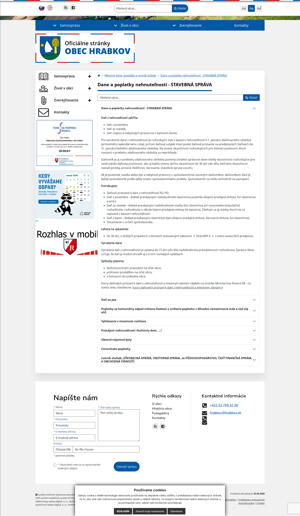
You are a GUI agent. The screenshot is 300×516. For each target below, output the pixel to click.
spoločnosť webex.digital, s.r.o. (51, 504)
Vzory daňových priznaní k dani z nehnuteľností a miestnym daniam (176, 287)
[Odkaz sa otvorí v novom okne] (65, 7)
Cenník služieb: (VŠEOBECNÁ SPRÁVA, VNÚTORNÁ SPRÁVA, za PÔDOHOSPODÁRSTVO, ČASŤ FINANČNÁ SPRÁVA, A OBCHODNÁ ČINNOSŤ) (176, 359)
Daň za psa (108, 300)
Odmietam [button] (176, 511)
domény (73, 501)
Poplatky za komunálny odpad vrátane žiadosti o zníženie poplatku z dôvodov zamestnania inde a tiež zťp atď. (174, 310)
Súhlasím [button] (123, 511)
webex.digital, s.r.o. (58, 501)
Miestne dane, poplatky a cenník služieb (130, 75)
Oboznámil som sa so (79, 466)
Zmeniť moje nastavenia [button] (150, 511)
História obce (162, 408)
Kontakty (241, 25)
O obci (157, 404)
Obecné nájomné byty (116, 340)
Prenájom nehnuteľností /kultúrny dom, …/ (131, 330)
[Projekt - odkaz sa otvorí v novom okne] (64, 143)
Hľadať (181, 8)
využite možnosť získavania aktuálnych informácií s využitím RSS (70, 494)
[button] (65, 25)
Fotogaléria (160, 413)
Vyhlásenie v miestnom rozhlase (123, 321)
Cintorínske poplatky (115, 349)
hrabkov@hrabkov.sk (225, 413)
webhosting (41, 501)
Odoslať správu (127, 467)
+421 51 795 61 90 (224, 405)
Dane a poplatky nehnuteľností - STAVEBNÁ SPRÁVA (193, 75)
